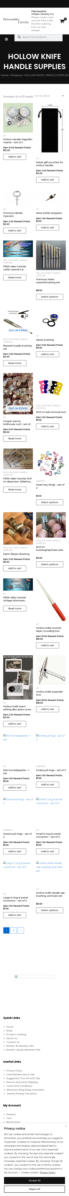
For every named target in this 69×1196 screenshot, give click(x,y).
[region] (34, 1159)
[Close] (66, 1126)
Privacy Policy (48, 1172)
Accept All (34, 1180)
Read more (14, 277)
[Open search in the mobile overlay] (38, 37)
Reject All (34, 1189)
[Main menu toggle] (6, 39)
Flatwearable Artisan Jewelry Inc (42, 13)
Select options (49, 296)
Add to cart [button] (14, 156)
